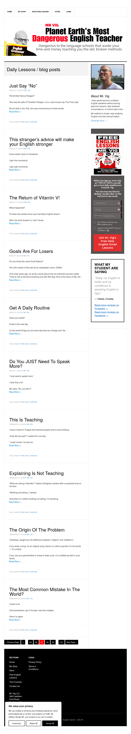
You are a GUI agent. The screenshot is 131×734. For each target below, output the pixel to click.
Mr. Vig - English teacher (65, 719)
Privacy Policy (35, 662)
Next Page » (72, 642)
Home (12, 662)
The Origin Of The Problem (37, 529)
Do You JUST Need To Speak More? (39, 363)
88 (48, 642)
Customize (16, 723)
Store (11, 670)
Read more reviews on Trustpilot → (107, 306)
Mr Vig (65, 39)
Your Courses (15, 681)
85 (31, 642)
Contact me (14, 686)
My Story (13, 666)
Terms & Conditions (34, 668)
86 (37, 642)
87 (42, 642)
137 (62, 642)
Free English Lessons (15, 676)
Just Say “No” (23, 85)
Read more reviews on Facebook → (107, 313)
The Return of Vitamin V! (34, 197)
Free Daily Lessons (28, 122)
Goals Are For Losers (31, 251)
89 (54, 642)
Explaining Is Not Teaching (36, 473)
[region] (33, 715)
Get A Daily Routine (29, 307)
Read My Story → (99, 120)
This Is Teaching (26, 419)
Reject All (33, 723)
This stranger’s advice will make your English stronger (41, 141)
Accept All (50, 723)
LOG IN (80, 719)
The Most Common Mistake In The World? (44, 591)
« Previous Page (12, 642)
